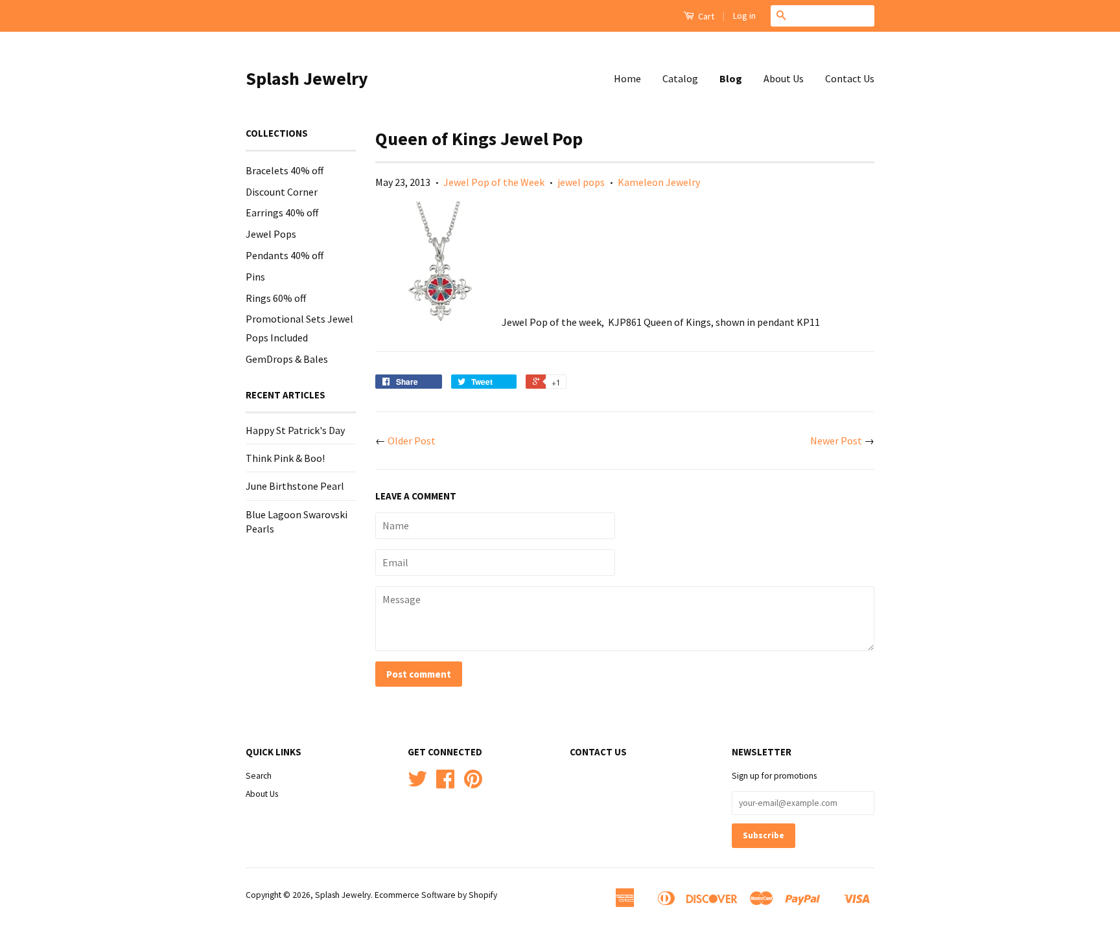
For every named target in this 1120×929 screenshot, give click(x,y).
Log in (744, 15)
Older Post (412, 440)
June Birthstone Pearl (295, 485)
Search (259, 775)
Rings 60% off (276, 298)
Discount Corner (282, 191)
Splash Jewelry (307, 78)
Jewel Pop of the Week (493, 182)
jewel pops (581, 182)
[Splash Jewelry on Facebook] (445, 783)
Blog (730, 78)
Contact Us (849, 78)
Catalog (680, 78)
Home (627, 78)
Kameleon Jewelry (659, 182)
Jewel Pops (271, 233)
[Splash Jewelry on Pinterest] (473, 783)
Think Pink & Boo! (285, 458)
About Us (784, 78)
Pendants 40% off (284, 255)
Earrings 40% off (282, 212)
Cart (705, 16)
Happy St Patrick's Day (295, 430)
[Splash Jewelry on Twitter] (417, 783)
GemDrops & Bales (287, 358)
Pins (255, 276)
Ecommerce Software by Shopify (436, 894)
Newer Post (836, 440)
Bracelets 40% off (284, 170)
